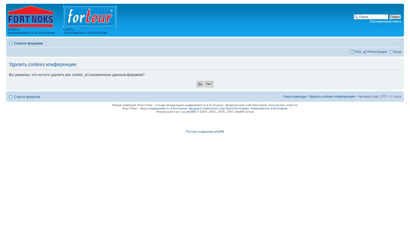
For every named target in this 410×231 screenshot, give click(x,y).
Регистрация (377, 51)
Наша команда (294, 96)
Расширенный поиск (385, 21)
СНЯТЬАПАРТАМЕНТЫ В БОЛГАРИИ (85, 31)
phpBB (191, 111)
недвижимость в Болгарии (168, 108)
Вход (397, 51)
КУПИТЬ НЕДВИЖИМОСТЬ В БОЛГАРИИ (31, 31)
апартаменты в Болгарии (269, 108)
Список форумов (28, 43)
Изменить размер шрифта (396, 42)
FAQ (357, 51)
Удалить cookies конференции (332, 96)
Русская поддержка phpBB (205, 131)
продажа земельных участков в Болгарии (219, 108)
